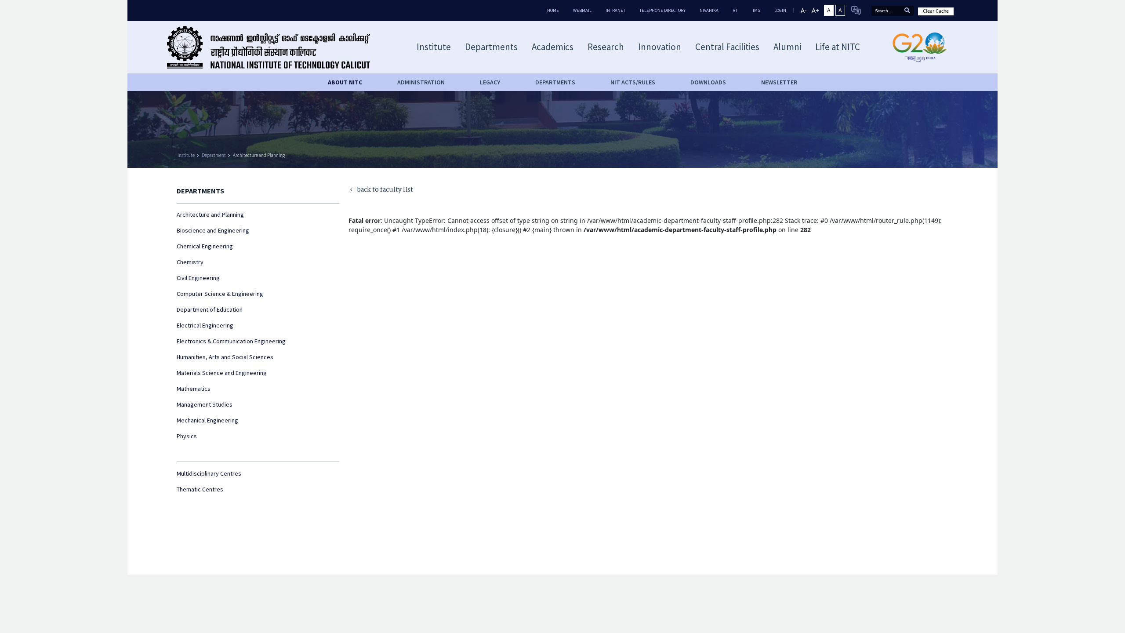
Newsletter (779, 82)
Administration (421, 82)
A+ (815, 10)
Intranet (615, 10)
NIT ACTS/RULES (632, 82)
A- (804, 10)
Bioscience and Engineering (213, 230)
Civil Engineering (198, 278)
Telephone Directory (662, 10)
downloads (708, 82)
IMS (756, 10)
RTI (736, 10)
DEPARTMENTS (555, 82)
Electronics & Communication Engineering (231, 341)
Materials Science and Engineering (222, 373)
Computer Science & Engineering (220, 294)
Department (214, 155)
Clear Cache (936, 11)
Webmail (582, 10)
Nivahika (709, 10)
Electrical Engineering (205, 325)
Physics (187, 436)
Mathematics (193, 389)
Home (553, 10)
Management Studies (204, 404)
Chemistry (190, 262)
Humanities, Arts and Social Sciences (225, 357)
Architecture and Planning (259, 155)
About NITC (345, 82)
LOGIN (780, 10)
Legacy (490, 82)
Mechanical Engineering (207, 420)
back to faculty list (380, 190)
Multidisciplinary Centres (209, 473)
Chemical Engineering (205, 246)
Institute (186, 155)
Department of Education (210, 309)
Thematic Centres (200, 489)
